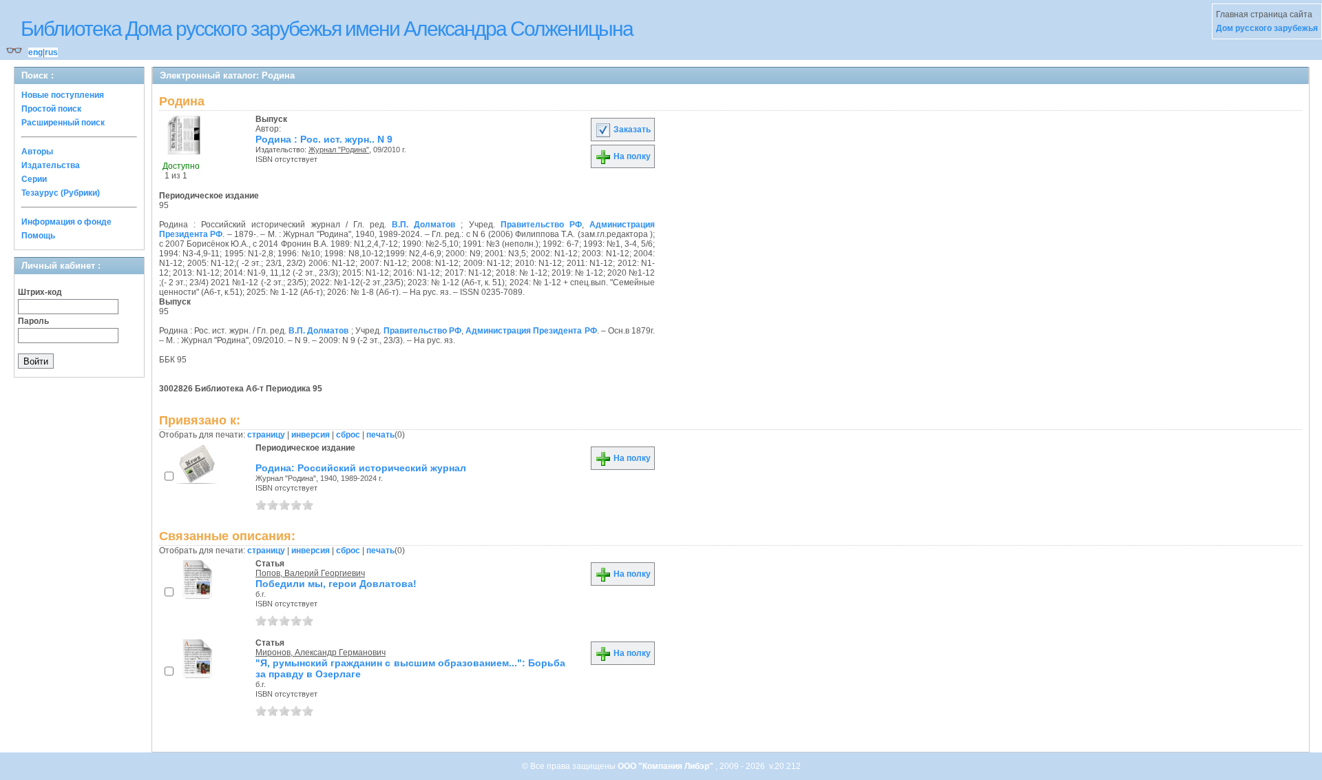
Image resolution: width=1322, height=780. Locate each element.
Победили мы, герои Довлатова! (336, 583)
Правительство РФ (541, 224)
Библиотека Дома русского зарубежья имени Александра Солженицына (327, 28)
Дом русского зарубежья (1267, 28)
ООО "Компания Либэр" (666, 766)
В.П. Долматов (423, 224)
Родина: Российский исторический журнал (360, 467)
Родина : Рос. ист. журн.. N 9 (323, 139)
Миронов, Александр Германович (320, 652)
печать (380, 435)
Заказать (631, 129)
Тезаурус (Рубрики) (60, 193)
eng (35, 52)
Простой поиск (51, 109)
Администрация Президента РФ (530, 331)
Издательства (50, 165)
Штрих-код (40, 292)
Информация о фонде (66, 222)
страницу (266, 435)
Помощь (38, 235)
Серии (34, 179)
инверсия (310, 435)
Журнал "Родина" (338, 149)
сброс (348, 435)
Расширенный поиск (63, 122)
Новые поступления (62, 95)
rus (51, 52)
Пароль (33, 321)
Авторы (37, 151)
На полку (631, 156)
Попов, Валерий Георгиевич (310, 573)
